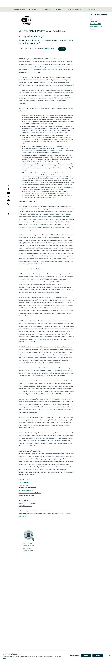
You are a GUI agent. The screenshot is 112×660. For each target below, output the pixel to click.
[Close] (109, 655)
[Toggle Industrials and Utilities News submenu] (82, 9)
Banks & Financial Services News (46, 9)
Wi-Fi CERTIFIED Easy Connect (45, 214)
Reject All (85, 655)
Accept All (97, 655)
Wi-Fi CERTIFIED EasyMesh (34, 189)
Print (91, 19)
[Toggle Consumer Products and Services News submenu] (27, 9)
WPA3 (57, 137)
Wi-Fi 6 (45, 175)
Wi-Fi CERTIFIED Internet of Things (28, 544)
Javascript (93, 29)
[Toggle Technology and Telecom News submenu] (98, 9)
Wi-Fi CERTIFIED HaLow (28, 214)
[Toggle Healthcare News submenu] (67, 9)
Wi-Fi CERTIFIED (26, 121)
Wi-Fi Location (39, 164)
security (62, 137)
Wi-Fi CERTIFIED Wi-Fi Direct (30, 191)
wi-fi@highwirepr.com (25, 506)
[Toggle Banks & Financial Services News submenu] (53, 9)
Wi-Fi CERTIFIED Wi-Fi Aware (51, 189)
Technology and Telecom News (90, 9)
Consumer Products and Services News (19, 9)
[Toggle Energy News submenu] (38, 9)
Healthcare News (60, 9)
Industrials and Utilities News (74, 9)
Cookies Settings (74, 655)
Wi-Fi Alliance (49, 48)
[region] (56, 655)
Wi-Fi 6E (69, 177)
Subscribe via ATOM (96, 26)
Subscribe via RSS (95, 24)
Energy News (32, 9)
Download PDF (94, 21)
